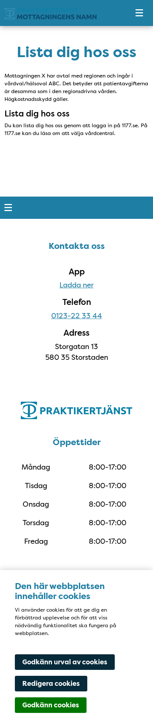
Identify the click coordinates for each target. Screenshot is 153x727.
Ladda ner (76, 285)
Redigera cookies (51, 683)
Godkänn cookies (50, 705)
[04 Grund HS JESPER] (61, 13)
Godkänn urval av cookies (64, 662)
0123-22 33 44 (76, 315)
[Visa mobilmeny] (139, 13)
